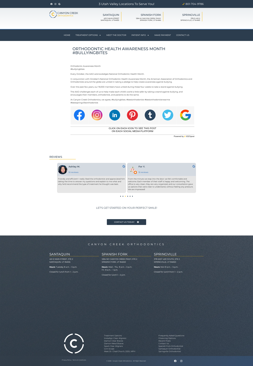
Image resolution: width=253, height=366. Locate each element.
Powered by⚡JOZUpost (184, 136)
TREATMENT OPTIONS (87, 35)
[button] (120, 196)
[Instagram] (55, 4)
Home (67, 35)
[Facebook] (51, 4)
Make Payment (162, 35)
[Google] (59, 4)
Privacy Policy (66, 360)
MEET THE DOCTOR (116, 35)
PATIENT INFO (139, 35)
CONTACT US (182, 35)
